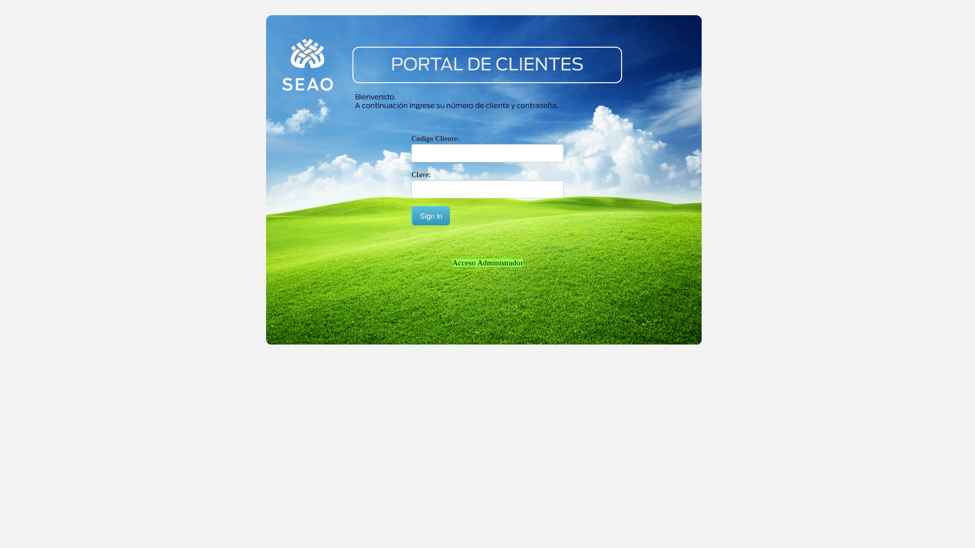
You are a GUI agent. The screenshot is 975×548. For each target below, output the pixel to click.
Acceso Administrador (487, 263)
